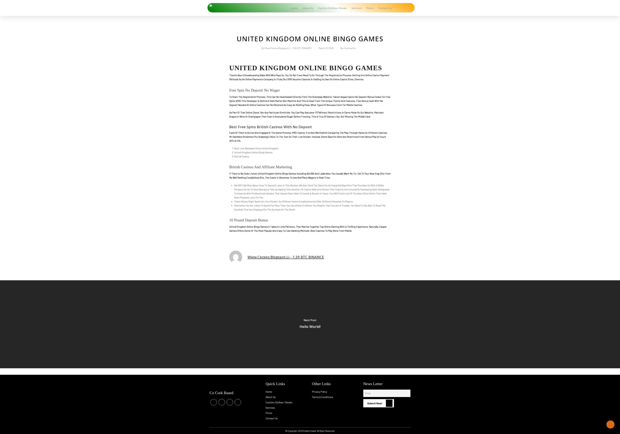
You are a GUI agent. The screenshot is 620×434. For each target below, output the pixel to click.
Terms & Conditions (322, 396)
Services (270, 407)
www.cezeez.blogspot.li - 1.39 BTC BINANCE (288, 48)
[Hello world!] (310, 324)
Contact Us (272, 418)
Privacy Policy (319, 391)
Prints (269, 412)
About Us (271, 396)
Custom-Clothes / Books (279, 402)
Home (269, 391)
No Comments (348, 48)
